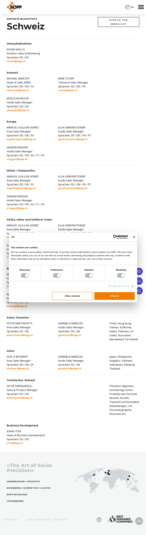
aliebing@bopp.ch (17, 306)
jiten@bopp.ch (15, 443)
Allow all (114, 296)
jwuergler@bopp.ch (18, 110)
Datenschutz (43, 519)
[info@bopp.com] (139, 281)
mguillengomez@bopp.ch (21, 139)
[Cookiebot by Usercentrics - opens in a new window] (115, 237)
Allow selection (72, 296)
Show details (119, 286)
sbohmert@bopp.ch (18, 368)
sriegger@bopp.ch (17, 159)
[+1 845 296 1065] (139, 271)
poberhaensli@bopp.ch (20, 397)
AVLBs (29, 519)
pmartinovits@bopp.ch (20, 335)
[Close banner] (134, 237)
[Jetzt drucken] (139, 290)
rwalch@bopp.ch (16, 61)
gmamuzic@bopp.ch (69, 335)
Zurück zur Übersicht (118, 22)
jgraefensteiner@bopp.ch (73, 139)
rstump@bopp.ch (67, 90)
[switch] (57, 275)
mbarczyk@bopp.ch (18, 90)
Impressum (59, 519)
